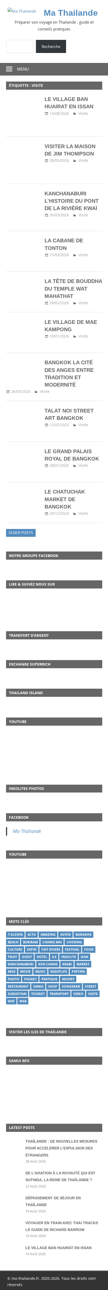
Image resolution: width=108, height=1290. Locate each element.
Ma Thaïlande (27, 831)
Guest (27, 957)
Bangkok (83, 934)
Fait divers (50, 949)
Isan (84, 957)
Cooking (74, 942)
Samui (38, 986)
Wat (11, 1001)
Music (40, 971)
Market (83, 964)
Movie (25, 971)
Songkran (71, 986)
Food (89, 949)
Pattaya (78, 971)
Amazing (48, 934)
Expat (32, 949)
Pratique (49, 979)
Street (90, 986)
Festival (72, 949)
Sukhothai (17, 994)
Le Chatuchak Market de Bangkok (65, 499)
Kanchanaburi (21, 964)
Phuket (30, 979)
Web (22, 1001)
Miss (11, 971)
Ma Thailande (71, 13)
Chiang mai (52, 942)
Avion (65, 934)
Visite (83, 113)
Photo (13, 979)
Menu (23, 69)
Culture (15, 949)
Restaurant (18, 986)
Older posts (21, 533)
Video (78, 994)
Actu (32, 934)
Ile (54, 957)
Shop (52, 986)
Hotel (42, 957)
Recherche (51, 46)
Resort (68, 979)
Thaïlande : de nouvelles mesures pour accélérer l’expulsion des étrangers (61, 1148)
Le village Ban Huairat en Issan (58, 1248)
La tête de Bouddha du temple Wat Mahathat (73, 288)
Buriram (30, 942)
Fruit (12, 957)
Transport (59, 994)
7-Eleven (15, 934)
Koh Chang (48, 964)
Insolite (68, 957)
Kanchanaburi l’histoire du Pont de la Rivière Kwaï (72, 201)
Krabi (67, 964)
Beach (13, 942)
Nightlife (58, 971)
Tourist (38, 994)
